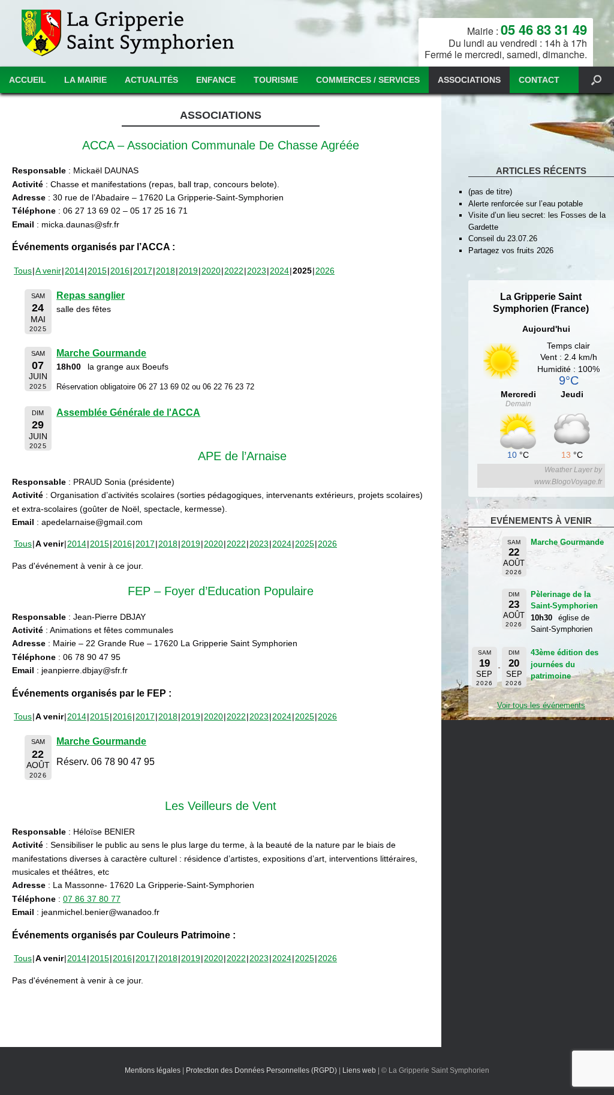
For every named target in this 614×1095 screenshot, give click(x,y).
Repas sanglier (90, 295)
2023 (256, 270)
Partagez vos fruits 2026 (510, 250)
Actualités (151, 80)
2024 (279, 270)
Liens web (359, 1070)
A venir (48, 270)
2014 (74, 270)
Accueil (27, 80)
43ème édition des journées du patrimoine (564, 664)
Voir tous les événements (541, 705)
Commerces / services (368, 80)
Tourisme (276, 80)
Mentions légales (152, 1070)
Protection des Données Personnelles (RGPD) (261, 1070)
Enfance (216, 80)
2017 (142, 270)
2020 (211, 270)
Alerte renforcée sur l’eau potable (525, 203)
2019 (188, 270)
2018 (165, 270)
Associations (469, 80)
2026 (325, 270)
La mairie (85, 80)
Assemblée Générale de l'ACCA (128, 412)
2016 (120, 270)
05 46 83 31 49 (544, 29)
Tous (23, 270)
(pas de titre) (490, 191)
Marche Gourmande (101, 353)
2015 (97, 270)
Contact (539, 80)
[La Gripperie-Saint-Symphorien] (129, 33)
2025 (304, 543)
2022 (233, 270)
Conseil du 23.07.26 (502, 238)
